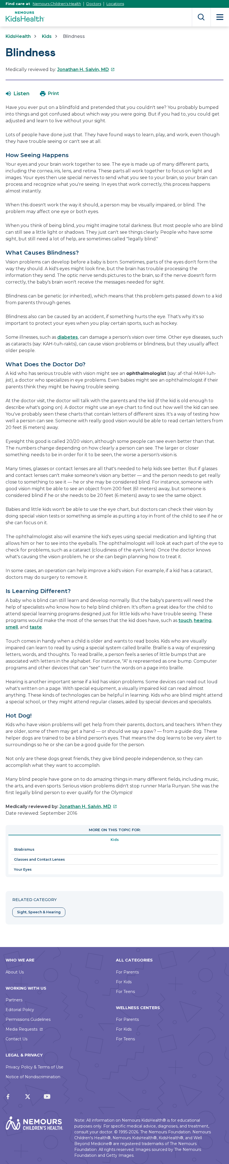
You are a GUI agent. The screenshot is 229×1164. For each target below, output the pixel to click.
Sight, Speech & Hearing (39, 912)
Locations (115, 3)
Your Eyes (23, 869)
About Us (15, 972)
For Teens (125, 991)
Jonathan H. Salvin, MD (86, 69)
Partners (14, 999)
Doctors (93, 3)
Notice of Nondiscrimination (33, 1076)
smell (12, 627)
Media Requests (21, 1029)
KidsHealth (18, 36)
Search (201, 17)
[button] (17, 93)
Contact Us (16, 1038)
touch (185, 620)
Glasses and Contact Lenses (39, 859)
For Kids (124, 981)
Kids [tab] (115, 840)
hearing (202, 620)
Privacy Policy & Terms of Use (34, 1067)
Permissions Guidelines (28, 1019)
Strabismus (24, 849)
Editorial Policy (20, 1009)
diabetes (67, 337)
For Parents (127, 972)
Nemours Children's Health (57, 3)
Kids (47, 36)
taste (36, 627)
